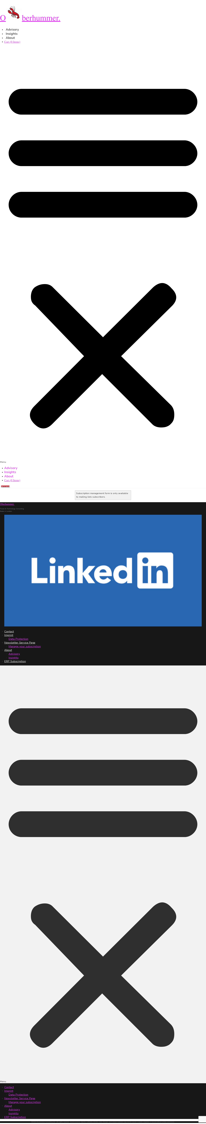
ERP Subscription (15, 661)
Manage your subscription (25, 646)
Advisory (10, 468)
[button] (103, 255)
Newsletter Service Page (19, 642)
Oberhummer (7, 504)
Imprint (8, 635)
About (10, 38)
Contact (9, 631)
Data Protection (18, 639)
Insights (10, 472)
